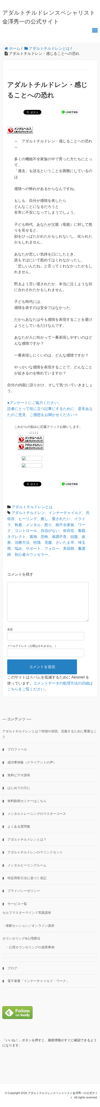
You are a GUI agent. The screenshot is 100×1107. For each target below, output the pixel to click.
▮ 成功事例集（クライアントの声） (29, 762)
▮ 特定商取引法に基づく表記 (24, 878)
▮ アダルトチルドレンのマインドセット (32, 852)
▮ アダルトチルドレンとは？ (24, 839)
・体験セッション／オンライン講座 (28, 925)
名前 (10, 629)
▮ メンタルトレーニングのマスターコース (34, 814)
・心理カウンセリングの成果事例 (28, 947)
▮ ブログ (9, 968)
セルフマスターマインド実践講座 (26, 912)
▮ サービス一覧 (14, 904)
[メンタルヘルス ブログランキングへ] (30, 439)
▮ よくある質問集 (16, 826)
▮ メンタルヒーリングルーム (24, 865)
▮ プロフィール (14, 749)
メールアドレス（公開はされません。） (32, 646)
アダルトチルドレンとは (32, 507)
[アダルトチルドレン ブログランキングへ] (30, 446)
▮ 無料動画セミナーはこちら (24, 801)
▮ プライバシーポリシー (21, 891)
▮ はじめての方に (16, 788)
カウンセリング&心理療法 (21, 938)
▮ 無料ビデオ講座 (16, 775)
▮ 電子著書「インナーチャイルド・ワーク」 (35, 981)
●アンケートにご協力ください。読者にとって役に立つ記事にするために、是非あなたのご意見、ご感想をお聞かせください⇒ (50, 408)
